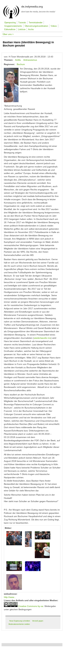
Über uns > (8, 34)
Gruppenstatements (13, 26)
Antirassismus (30, 60)
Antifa (18, 60)
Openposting (10, 23)
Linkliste (21, 29)
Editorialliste (9, 29)
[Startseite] (11, 18)
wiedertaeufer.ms (42, 338)
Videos (54, 26)
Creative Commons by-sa (30, 606)
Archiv (31, 29)
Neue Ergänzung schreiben (19, 621)
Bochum (21, 64)
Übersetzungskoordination (36, 26)
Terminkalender (35, 23)
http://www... (10, 597)
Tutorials (22, 23)
